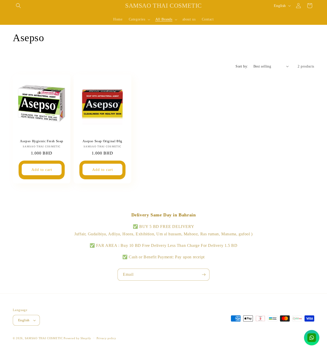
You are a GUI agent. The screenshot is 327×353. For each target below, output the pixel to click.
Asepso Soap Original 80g (102, 141)
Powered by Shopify (77, 338)
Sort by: (242, 66)
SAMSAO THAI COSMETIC (44, 338)
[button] (18, 5)
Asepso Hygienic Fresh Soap (41, 141)
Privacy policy (106, 338)
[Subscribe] (203, 275)
